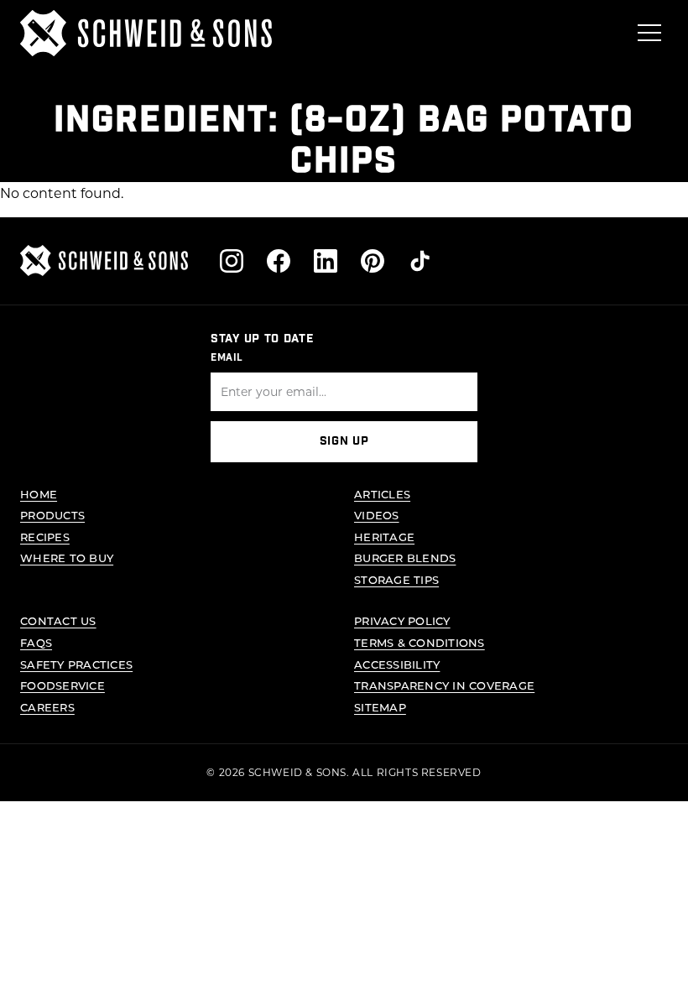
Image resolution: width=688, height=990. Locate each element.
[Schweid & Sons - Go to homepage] (146, 33)
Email (227, 357)
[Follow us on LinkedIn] (325, 261)
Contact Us (58, 620)
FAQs (36, 642)
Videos (376, 515)
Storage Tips (396, 579)
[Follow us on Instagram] (231, 261)
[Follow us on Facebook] (278, 261)
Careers (47, 707)
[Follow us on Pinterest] (372, 261)
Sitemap (380, 707)
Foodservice (62, 685)
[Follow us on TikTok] (419, 261)
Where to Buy (66, 557)
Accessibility (397, 664)
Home (38, 494)
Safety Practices (76, 664)
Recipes (45, 536)
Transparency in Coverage (444, 685)
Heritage (384, 536)
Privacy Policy (402, 620)
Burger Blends (405, 557)
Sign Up (344, 441)
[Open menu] (649, 33)
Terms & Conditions (419, 642)
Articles (382, 494)
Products (52, 515)
